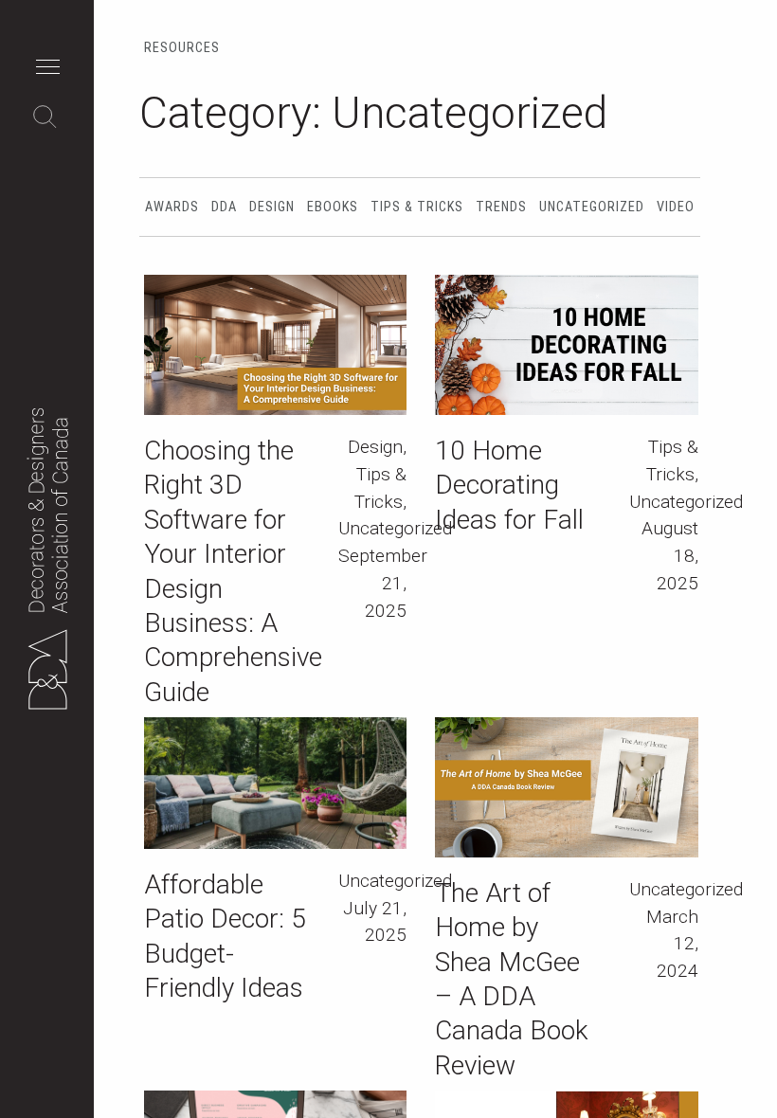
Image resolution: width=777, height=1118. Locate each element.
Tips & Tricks (416, 207)
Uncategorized (591, 207)
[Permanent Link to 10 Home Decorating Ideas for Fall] (566, 345)
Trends (501, 207)
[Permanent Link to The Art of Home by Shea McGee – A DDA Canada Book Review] (566, 787)
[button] (52, 69)
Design (272, 207)
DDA (224, 207)
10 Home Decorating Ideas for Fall (509, 485)
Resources (182, 48)
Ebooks (332, 207)
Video (676, 207)
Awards (172, 207)
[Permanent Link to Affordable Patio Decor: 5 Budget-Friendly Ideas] (275, 783)
